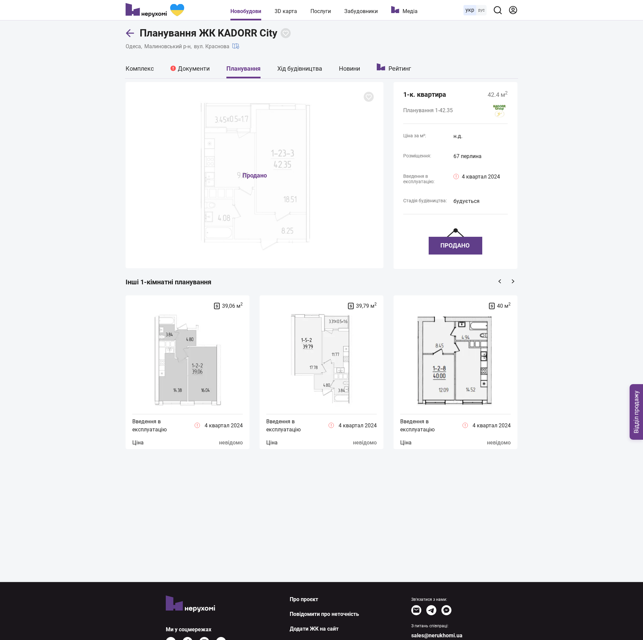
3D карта (286, 11)
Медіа (410, 11)
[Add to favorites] (286, 33)
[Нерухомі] (155, 10)
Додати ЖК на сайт (314, 629)
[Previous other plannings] (499, 281)
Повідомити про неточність (324, 614)
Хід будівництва (299, 68)
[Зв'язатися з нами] (416, 610)
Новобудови (245, 11)
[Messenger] (446, 610)
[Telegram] (431, 610)
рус (481, 10)
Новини (349, 68)
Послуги (320, 11)
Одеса (133, 46)
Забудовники (361, 11)
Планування (243, 68)
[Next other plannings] (513, 281)
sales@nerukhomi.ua (436, 635)
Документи (194, 68)
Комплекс (140, 68)
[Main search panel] (497, 10)
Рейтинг (399, 68)
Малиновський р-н (167, 46)
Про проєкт (304, 599)
